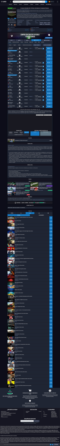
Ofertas (9, 42)
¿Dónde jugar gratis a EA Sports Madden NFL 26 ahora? (21, 188)
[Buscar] (46, 2)
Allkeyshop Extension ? (4, 416)
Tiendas (27, 412)
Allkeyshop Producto (54, 416)
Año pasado (16, 132)
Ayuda (56, 444)
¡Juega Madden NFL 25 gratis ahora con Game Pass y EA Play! (45, 188)
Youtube (40, 411)
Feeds (36, 42)
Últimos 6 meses (21, 132)
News (39, 42)
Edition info (31, 42)
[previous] (8, 18)
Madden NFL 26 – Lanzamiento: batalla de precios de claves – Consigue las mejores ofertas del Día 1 (22, 192)
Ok (50, 444)
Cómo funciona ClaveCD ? (5, 412)
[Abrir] (10, 2)
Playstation (45, 414)
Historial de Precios (16, 42)
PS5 (42, 20)
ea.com (27, 21)
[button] (57, 2)
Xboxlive (42, 42)
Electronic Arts (28, 23)
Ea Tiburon (27, 22)
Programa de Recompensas (53, 412)
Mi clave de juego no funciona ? (6, 414)
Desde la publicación (10, 132)
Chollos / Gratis (53, 414)
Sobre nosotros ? (3, 411)
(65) (44, 202)
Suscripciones (27, 190)
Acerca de (26, 42)
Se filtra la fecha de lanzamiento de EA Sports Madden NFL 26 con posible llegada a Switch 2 (45, 184)
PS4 (41, 20)
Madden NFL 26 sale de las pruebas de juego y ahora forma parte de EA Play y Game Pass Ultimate (22, 184)
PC (39, 20)
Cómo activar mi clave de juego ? (6, 415)
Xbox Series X (48, 20)
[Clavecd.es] (3, 2)
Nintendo (44, 416)
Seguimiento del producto (19, 134)
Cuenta (21, 42)
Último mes (26, 132)
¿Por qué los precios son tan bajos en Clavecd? (8, 413)
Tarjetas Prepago (54, 413)
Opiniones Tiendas (54, 415)
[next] (15, 18)
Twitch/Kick (27, 411)
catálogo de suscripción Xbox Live (38, 199)
